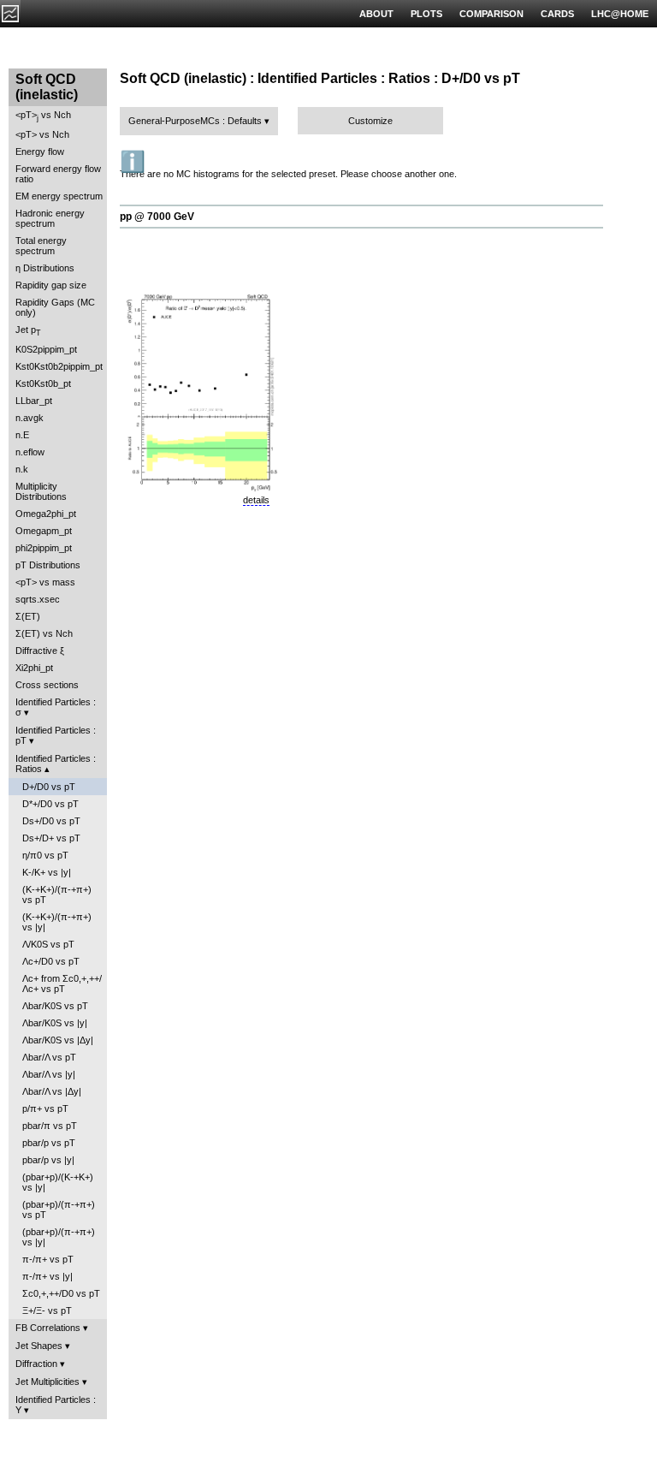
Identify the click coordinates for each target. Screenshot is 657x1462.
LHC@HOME (619, 14)
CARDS (557, 14)
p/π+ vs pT (45, 1108)
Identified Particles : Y (55, 1404)
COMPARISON (491, 14)
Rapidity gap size (50, 285)
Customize (370, 121)
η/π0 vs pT (45, 855)
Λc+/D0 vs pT (51, 961)
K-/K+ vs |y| (46, 872)
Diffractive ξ (39, 650)
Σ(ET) (27, 616)
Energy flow (39, 151)
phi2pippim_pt (43, 548)
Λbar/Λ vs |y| (48, 1074)
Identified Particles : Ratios (55, 763)
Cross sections (47, 685)
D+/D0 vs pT (48, 787)
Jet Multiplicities (47, 1381)
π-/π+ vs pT (48, 1259)
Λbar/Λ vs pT (49, 1057)
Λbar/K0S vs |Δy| (57, 1040)
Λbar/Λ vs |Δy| (51, 1091)
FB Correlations (47, 1327)
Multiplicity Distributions (41, 491)
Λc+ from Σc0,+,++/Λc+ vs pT (62, 983)
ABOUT (376, 14)
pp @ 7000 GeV (157, 217)
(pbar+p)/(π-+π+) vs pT (58, 1209)
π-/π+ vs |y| (47, 1276)
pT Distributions (47, 565)
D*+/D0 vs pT (50, 804)
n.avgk (29, 418)
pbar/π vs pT (49, 1125)
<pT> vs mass (45, 582)
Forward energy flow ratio (58, 173)
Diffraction (36, 1363)
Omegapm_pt (43, 531)
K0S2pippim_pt (46, 349)
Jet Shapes (38, 1345)
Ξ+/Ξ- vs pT (47, 1310)
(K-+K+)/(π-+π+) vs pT (57, 894)
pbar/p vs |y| (48, 1160)
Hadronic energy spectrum (50, 218)
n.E (22, 435)
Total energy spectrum (41, 245)
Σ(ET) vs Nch (44, 633)
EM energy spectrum (59, 196)
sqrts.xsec (37, 599)
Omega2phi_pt (45, 513)
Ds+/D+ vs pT (51, 838)
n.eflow (29, 452)
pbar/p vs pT (48, 1143)
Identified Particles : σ (55, 707)
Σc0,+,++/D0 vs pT (61, 1293)
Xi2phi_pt (34, 668)
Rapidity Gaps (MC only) (55, 307)
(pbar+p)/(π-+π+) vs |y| (58, 1237)
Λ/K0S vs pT (48, 944)
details (256, 500)
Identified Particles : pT (55, 735)
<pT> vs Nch (43, 116)
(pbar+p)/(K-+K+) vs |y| (57, 1182)
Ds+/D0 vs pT (51, 821)
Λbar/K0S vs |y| (54, 1023)
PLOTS (426, 14)
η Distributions (44, 268)
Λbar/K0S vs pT (55, 1006)
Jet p (28, 330)
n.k (21, 469)
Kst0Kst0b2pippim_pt (59, 366)
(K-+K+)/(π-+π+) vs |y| (57, 922)
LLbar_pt (33, 400)
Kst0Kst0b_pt (43, 383)
